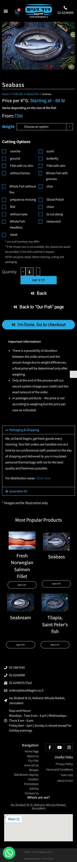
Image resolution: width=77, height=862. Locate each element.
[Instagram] (69, 747)
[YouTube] (59, 747)
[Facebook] (50, 747)
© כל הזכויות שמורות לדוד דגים (38, 852)
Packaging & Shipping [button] (24, 430)
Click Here (44, 478)
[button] (5, 11)
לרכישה (38, 280)
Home (5, 94)
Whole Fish (32, 94)
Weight (8, 126)
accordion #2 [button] (18, 491)
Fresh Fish (17, 94)
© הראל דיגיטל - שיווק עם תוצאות (38, 858)
